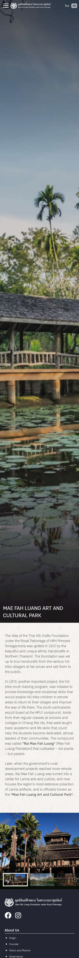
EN (74, 6)
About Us (12, 931)
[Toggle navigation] (6, 6)
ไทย (67, 6)
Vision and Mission (20, 950)
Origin (12, 938)
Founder (14, 944)
